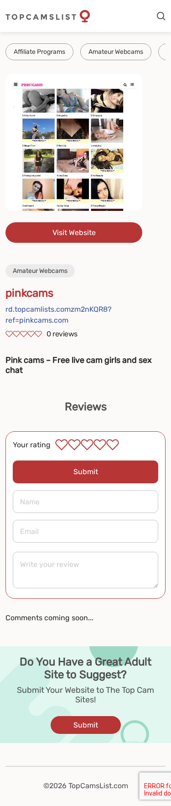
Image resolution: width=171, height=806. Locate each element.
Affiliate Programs (39, 52)
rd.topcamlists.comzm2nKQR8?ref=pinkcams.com (58, 314)
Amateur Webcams (115, 52)
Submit (85, 471)
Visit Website (74, 232)
